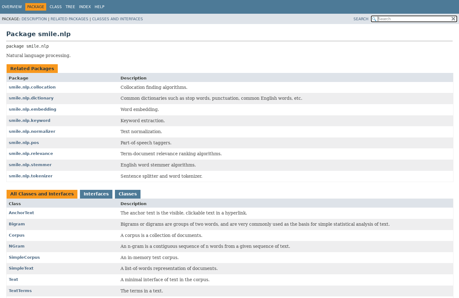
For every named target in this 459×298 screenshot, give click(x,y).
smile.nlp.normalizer (32, 131)
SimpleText (21, 268)
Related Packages (69, 19)
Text (13, 279)
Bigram (17, 224)
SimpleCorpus (24, 257)
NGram (17, 246)
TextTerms (20, 290)
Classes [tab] (128, 193)
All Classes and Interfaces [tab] (42, 193)
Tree (70, 7)
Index (85, 7)
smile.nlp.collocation (32, 87)
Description (34, 19)
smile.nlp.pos (24, 142)
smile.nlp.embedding (32, 109)
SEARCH (360, 19)
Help (99, 7)
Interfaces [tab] (96, 193)
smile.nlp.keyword (29, 120)
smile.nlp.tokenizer (30, 176)
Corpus (17, 235)
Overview (12, 7)
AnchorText (21, 212)
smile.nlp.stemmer (30, 164)
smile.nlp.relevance (31, 153)
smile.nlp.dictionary (31, 98)
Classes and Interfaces (117, 19)
